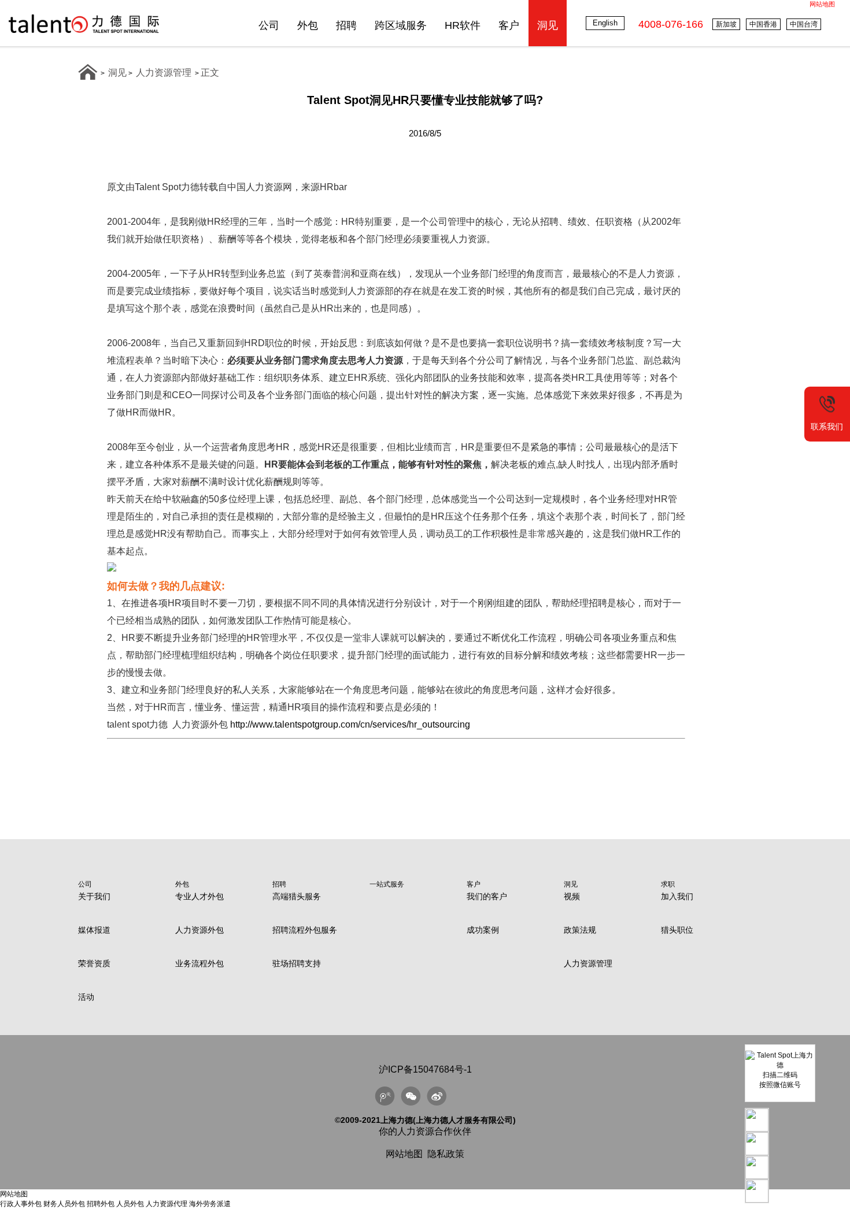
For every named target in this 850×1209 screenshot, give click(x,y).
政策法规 (580, 929)
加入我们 (677, 896)
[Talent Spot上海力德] (84, 32)
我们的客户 (487, 896)
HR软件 (463, 25)
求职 (668, 884)
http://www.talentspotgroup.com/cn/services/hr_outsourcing (350, 724)
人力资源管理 (163, 72)
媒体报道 (94, 929)
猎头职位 (677, 929)
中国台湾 (804, 24)
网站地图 (822, 4)
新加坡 (726, 24)
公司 (268, 25)
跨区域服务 (401, 25)
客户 (508, 25)
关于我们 (94, 896)
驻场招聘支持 (296, 963)
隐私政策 (445, 1154)
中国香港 (763, 24)
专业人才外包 (199, 896)
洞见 (547, 25)
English (605, 22)
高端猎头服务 (296, 896)
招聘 (346, 25)
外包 (307, 25)
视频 (572, 896)
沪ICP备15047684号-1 (425, 1069)
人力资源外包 (199, 929)
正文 (210, 72)
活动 (86, 997)
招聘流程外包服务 (304, 929)
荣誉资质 (94, 963)
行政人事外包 (21, 1204)
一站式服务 (386, 884)
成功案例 (483, 929)
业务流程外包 (199, 963)
